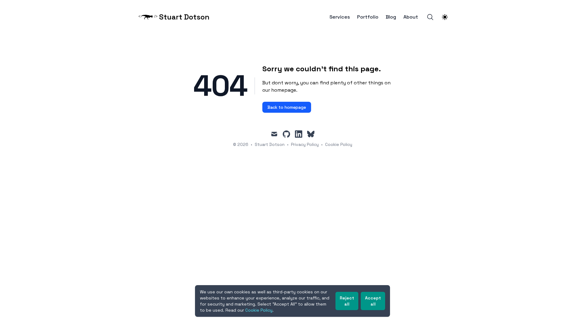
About (410, 17)
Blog (391, 17)
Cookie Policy (338, 144)
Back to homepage (287, 107)
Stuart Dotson (270, 144)
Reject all (347, 301)
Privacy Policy (305, 144)
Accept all (373, 301)
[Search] (430, 17)
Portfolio (367, 17)
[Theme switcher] (444, 17)
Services (339, 17)
